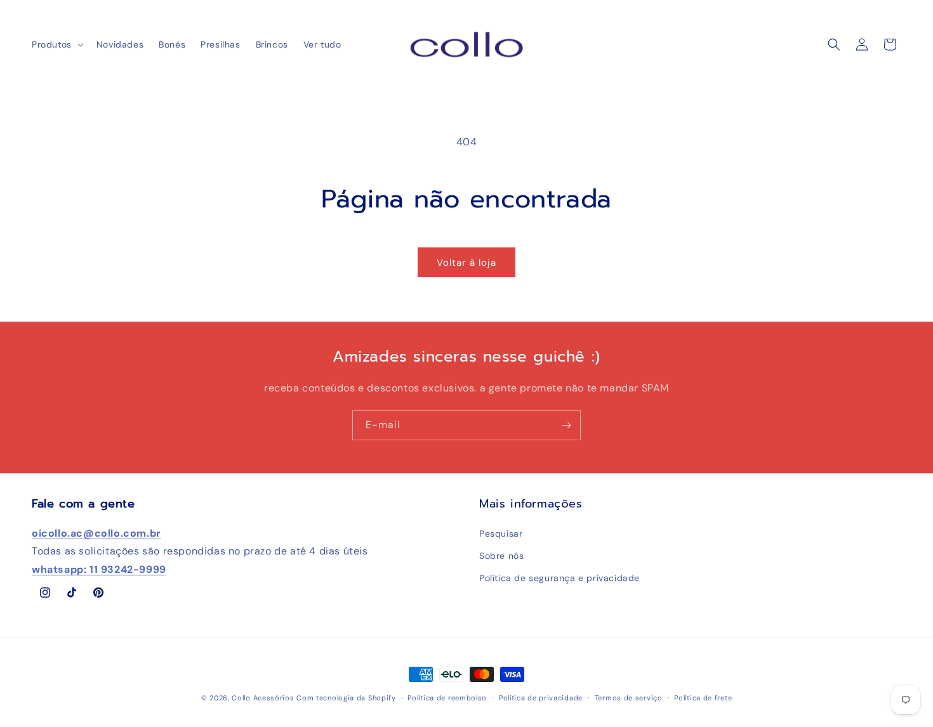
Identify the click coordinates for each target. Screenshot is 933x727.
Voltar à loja (466, 262)
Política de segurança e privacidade (559, 578)
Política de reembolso (447, 697)
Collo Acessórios (263, 697)
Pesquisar (500, 533)
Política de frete (703, 697)
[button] (56, 44)
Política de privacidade (541, 697)
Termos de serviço (629, 697)
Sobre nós (501, 555)
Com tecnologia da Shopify (346, 697)
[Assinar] (566, 425)
